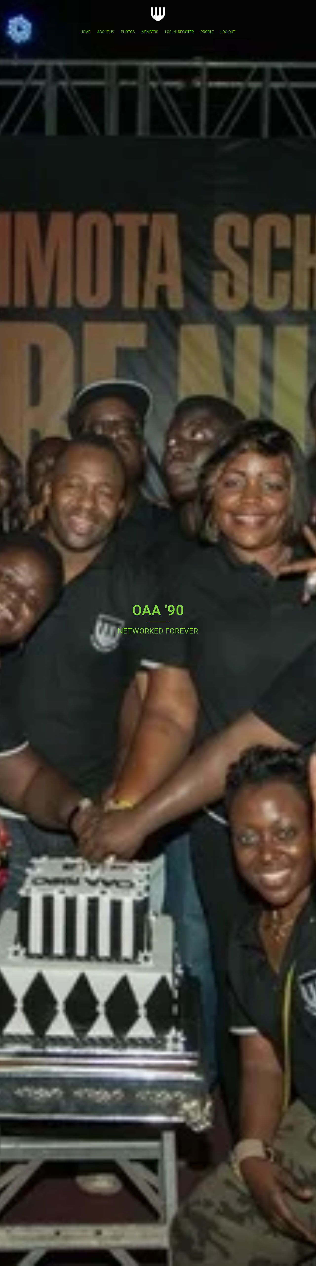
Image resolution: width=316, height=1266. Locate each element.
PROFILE (207, 32)
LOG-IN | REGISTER (179, 32)
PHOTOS (128, 32)
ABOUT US (105, 32)
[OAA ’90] (158, 15)
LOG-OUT (228, 32)
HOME (85, 32)
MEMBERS (150, 32)
